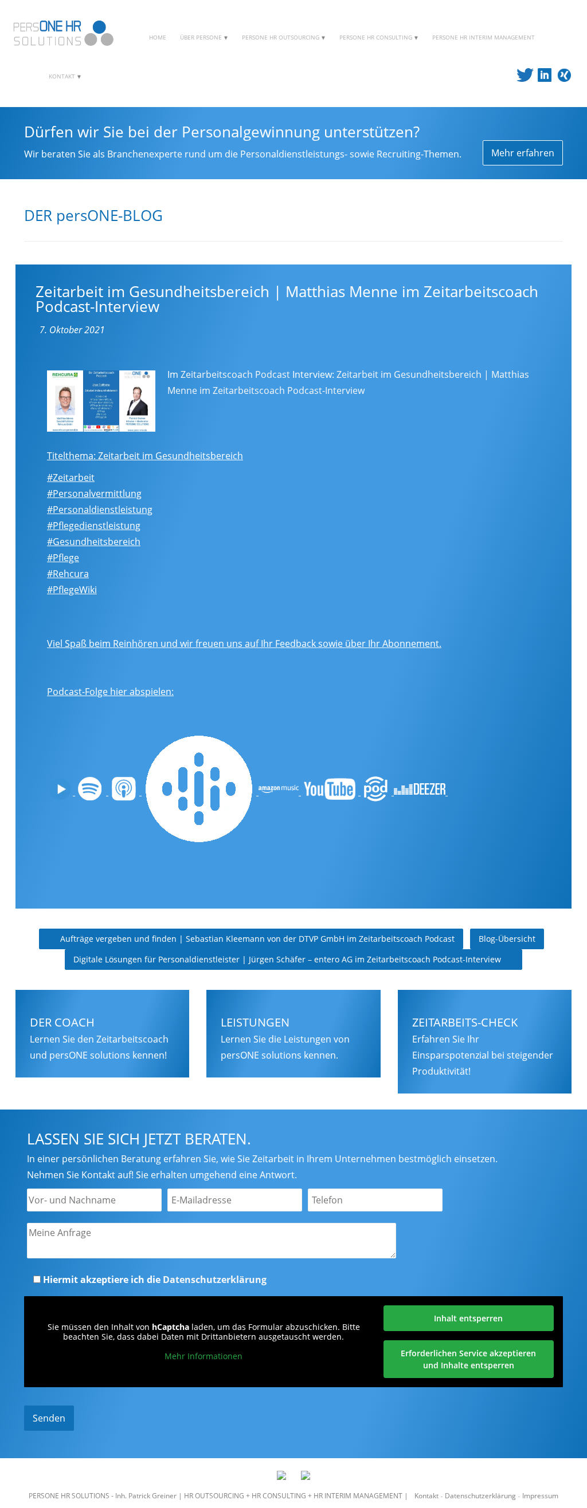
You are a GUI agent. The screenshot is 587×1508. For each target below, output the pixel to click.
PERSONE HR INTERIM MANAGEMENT (483, 37)
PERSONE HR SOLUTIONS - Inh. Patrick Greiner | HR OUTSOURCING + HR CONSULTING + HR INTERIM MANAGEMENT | (219, 1496)
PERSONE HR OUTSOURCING (281, 37)
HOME (157, 37)
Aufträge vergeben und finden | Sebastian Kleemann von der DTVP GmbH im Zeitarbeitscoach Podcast (256, 938)
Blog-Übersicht (507, 938)
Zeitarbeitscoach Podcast (235, 374)
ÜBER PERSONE (202, 37)
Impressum (540, 1496)
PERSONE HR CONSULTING (376, 37)
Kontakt (426, 1496)
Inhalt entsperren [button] (468, 1318)
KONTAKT (63, 76)
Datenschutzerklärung (215, 1279)
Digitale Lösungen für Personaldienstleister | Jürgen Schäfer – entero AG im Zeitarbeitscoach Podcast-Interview (288, 959)
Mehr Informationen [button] (203, 1356)
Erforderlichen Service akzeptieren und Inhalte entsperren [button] (468, 1359)
